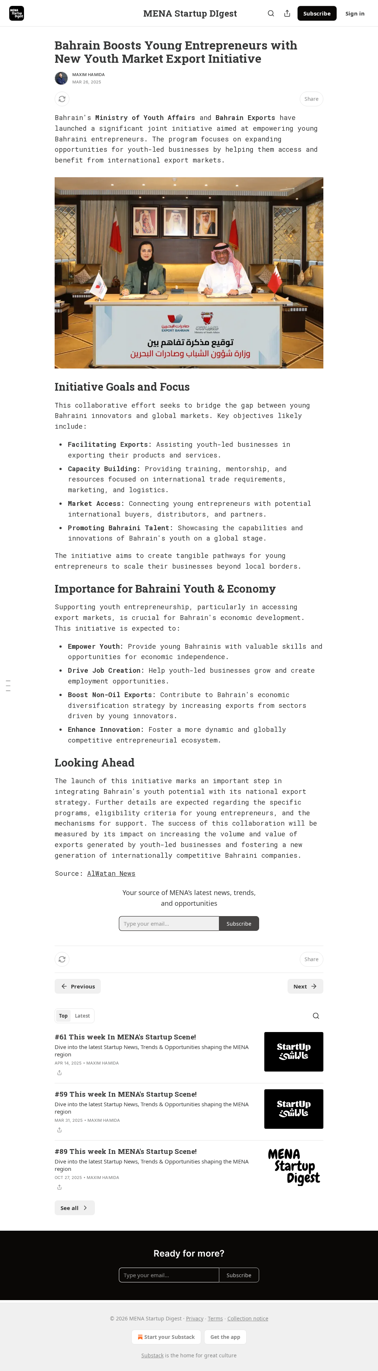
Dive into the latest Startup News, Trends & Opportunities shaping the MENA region (152, 1050)
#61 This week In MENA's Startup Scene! (125, 1036)
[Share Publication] (287, 13)
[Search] (271, 13)
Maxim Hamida (88, 74)
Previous (83, 986)
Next (300, 986)
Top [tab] (63, 1015)
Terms (215, 1318)
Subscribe (317, 13)
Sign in (355, 13)
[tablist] (74, 1015)
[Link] (44, 387)
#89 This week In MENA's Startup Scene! (126, 1151)
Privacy (194, 1318)
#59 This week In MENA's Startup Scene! (126, 1093)
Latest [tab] (82, 1015)
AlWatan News (111, 873)
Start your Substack (169, 1336)
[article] (189, 1054)
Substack (152, 1355)
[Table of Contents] (8, 685)
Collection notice (247, 1318)
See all (70, 1207)
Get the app (225, 1336)
